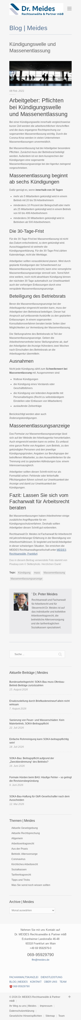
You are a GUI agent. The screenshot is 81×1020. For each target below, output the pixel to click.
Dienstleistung (51, 977)
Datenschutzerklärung (21, 1010)
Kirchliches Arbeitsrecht (24, 864)
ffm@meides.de (40, 959)
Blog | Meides (18, 981)
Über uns (50, 981)
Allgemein (17, 838)
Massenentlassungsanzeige (26, 578)
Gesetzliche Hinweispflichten (25, 1015)
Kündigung (24, 572)
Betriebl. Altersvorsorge (24, 853)
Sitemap (50, 1015)
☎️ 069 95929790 (19, 986)
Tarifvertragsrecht (21, 874)
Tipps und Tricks (20, 879)
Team (63, 981)
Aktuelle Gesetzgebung (24, 828)
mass (37, 572)
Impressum (46, 1005)
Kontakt (36, 981)
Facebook (33, 967)
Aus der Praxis (19, 848)
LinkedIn (47, 967)
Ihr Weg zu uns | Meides (22, 1005)
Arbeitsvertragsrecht (22, 843)
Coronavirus (18, 859)
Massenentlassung (54, 572)
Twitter (40, 967)
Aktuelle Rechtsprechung (25, 833)
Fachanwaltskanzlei (23, 977)
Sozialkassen (19, 869)
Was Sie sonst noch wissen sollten (30, 885)
